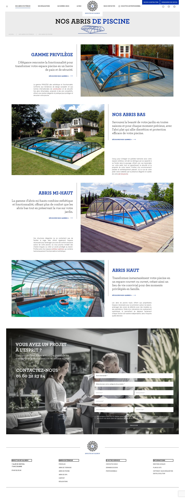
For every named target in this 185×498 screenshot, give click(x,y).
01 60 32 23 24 (30, 376)
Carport (62, 478)
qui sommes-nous (63, 6)
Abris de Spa (63, 474)
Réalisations (63, 481)
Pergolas (62, 464)
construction (57, 89)
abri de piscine (123, 174)
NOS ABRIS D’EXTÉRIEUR (26, 34)
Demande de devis (112, 467)
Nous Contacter (109, 6)
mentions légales (123, 418)
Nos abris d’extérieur (22, 6)
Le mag (79, 6)
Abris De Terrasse (65, 467)
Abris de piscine (64, 471)
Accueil (7, 6)
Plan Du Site (157, 467)
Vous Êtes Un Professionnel (130, 6)
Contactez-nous (112, 464)
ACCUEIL (11, 34)
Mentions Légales (159, 464)
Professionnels (111, 471)
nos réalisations (44, 6)
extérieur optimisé (57, 249)
